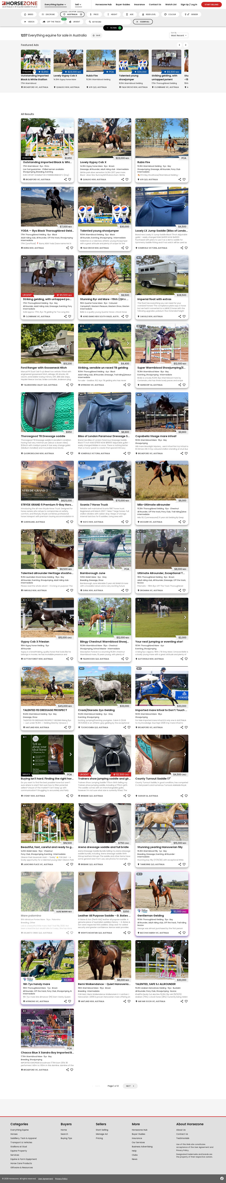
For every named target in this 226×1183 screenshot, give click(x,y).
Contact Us (155, 4)
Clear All (144, 21)
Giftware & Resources (21, 1167)
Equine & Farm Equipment (23, 1159)
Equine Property (18, 1150)
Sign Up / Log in (189, 4)
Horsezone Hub (103, 4)
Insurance (139, 4)
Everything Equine (19, 1129)
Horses (14, 1134)
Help (134, 1150)
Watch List (171, 4)
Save (98, 35)
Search (64, 1134)
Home (64, 1129)
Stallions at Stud (18, 1146)
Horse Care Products (21, 1163)
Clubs (135, 1154)
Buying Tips (66, 1138)
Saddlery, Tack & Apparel (23, 1138)
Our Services (138, 1142)
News (134, 1159)
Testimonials (182, 1138)
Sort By (174, 33)
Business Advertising (142, 1146)
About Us (181, 1129)
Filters (115, 27)
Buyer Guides (123, 4)
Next (128, 1086)
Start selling (211, 4)
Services (14, 1154)
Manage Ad (102, 1134)
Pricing (99, 1138)
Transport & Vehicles (21, 1142)
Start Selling (102, 1129)
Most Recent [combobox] (177, 35)
